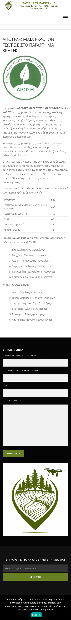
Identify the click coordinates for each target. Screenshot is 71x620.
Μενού (65, 17)
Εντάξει (36, 614)
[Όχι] (66, 607)
